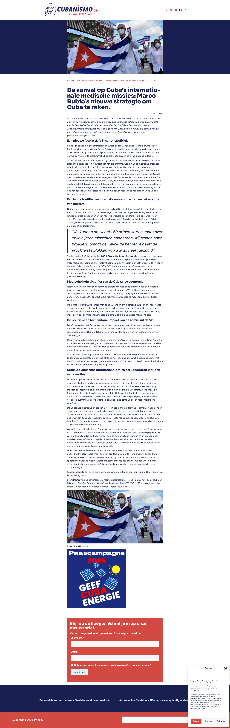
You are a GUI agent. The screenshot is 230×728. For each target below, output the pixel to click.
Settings (221, 721)
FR (180, 10)
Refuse (208, 721)
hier (154, 472)
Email (74, 652)
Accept (196, 721)
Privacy (38, 719)
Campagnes (82, 80)
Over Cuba (138, 80)
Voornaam (77, 638)
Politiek (150, 80)
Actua (70, 80)
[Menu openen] (185, 10)
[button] (225, 668)
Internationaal (122, 80)
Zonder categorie (100, 80)
